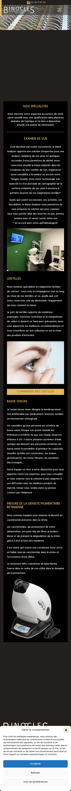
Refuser (35, 773)
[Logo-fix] (19, 10)
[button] (66, 730)
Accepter (35, 764)
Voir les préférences (35, 782)
